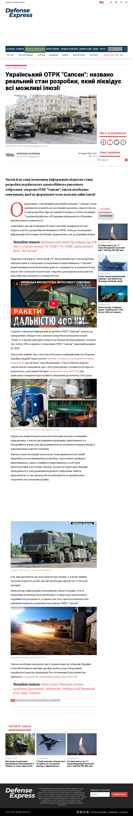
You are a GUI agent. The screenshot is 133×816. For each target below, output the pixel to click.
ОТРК (32, 700)
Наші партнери (79, 55)
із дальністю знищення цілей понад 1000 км (50, 676)
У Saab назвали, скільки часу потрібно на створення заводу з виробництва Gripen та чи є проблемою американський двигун (50, 766)
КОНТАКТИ (123, 812)
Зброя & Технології (20, 68)
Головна (8, 68)
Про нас (10, 55)
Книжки (65, 55)
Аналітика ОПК (23, 700)
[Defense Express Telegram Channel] (126, 3)
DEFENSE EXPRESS (28, 153)
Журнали (41, 55)
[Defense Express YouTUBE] (116, 3)
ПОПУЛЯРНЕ (106, 216)
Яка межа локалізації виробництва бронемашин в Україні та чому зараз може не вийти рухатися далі (19, 765)
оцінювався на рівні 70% (64, 371)
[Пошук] (125, 49)
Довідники (53, 55)
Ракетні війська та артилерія (48, 700)
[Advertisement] (84, 25)
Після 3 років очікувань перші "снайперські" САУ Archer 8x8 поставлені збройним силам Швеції (110, 311)
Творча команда (25, 55)
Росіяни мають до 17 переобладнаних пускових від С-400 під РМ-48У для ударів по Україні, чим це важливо (80, 766)
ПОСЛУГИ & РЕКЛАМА (99, 812)
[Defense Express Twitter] (121, 3)
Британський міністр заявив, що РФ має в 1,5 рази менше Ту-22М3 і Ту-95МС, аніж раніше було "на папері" (55, 246)
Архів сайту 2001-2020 (113, 55)
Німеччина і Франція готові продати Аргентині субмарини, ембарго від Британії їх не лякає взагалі (54, 688)
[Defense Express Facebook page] (111, 3)
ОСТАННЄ (105, 209)
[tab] (105, 209)
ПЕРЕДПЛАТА (113, 812)
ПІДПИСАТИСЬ (119, 794)
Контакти (94, 55)
